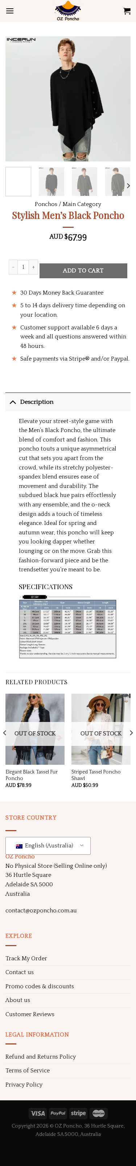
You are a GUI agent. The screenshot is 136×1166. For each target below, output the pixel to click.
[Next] (118, 98)
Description (37, 402)
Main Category (82, 204)
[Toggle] (12, 402)
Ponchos (46, 204)
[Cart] (127, 11)
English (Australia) (48, 845)
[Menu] (9, 11)
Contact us (19, 972)
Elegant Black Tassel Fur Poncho (31, 775)
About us (17, 1000)
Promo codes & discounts (39, 986)
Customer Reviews (29, 1014)
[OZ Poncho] (68, 11)
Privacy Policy (23, 1084)
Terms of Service (27, 1070)
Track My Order (26, 958)
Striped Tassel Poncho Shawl (96, 775)
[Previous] (17, 98)
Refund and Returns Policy (40, 1057)
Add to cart (83, 270)
